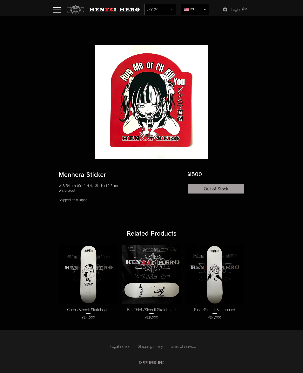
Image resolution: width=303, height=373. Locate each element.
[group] (151, 285)
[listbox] (160, 9)
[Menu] (56, 10)
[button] (160, 9)
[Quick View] (88, 274)
